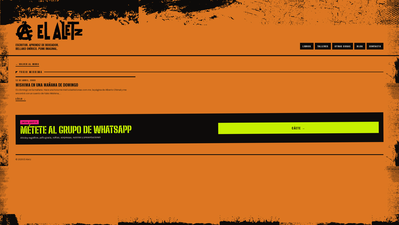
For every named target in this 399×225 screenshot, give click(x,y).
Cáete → (298, 128)
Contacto (375, 46)
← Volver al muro (27, 64)
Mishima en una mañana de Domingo (47, 85)
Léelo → (21, 98)
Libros (307, 46)
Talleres (322, 46)
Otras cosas (343, 46)
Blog (360, 46)
